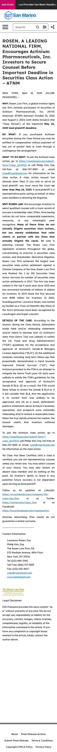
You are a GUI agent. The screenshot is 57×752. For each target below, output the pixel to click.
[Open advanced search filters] (44, 27)
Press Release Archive (33, 734)
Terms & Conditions (42, 740)
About (14, 734)
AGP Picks (8, 4)
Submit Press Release (16, 740)
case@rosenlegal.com (14, 173)
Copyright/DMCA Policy (19, 746)
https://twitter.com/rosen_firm (19, 502)
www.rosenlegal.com (18, 576)
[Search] (37, 27)
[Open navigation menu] (5, 27)
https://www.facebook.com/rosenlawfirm (25, 510)
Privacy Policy (43, 746)
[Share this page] (53, 27)
